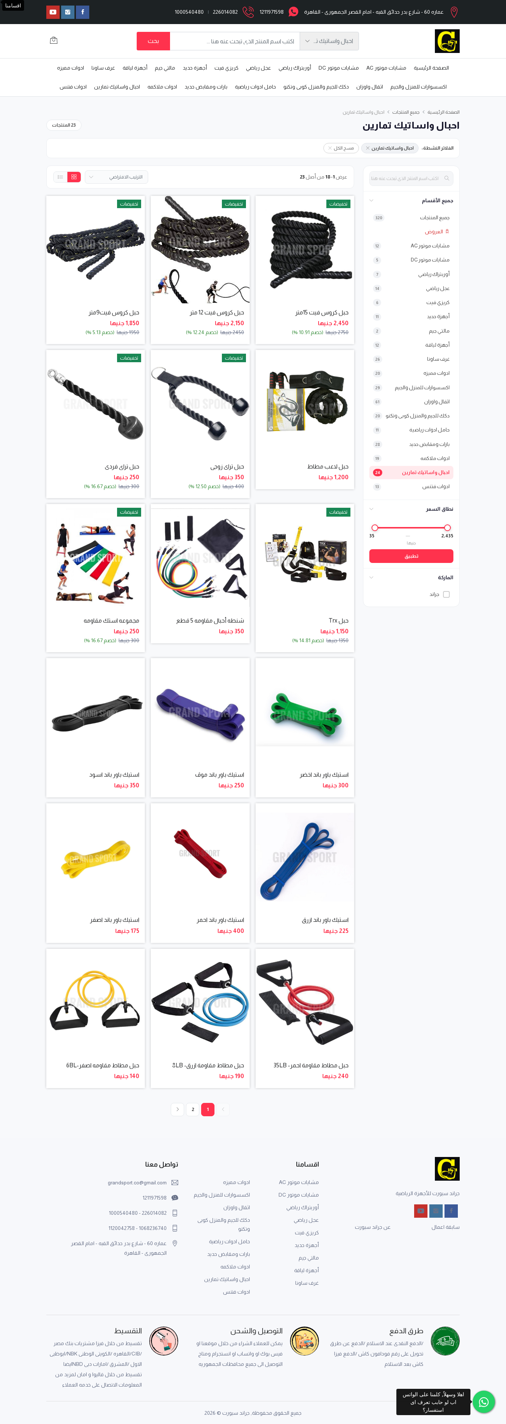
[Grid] (74, 177)
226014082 (225, 12)
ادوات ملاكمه (162, 87)
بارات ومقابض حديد (205, 87)
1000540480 (189, 12)
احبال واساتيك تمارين (117, 87)
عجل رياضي (258, 68)
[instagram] (67, 12)
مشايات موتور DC (339, 68)
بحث (153, 41)
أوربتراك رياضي (295, 68)
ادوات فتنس (73, 87)
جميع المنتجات (406, 112)
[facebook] (82, 12)
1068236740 (153, 1228)
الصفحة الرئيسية (431, 68)
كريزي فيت (226, 68)
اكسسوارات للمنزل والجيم (418, 87)
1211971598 (272, 12)
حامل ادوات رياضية (255, 87)
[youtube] (53, 12)
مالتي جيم (165, 68)
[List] (60, 177)
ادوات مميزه (70, 68)
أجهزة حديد (195, 68)
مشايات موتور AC (386, 68)
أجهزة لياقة (135, 68)
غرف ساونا (103, 68)
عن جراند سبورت (373, 1227)
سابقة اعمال (446, 1227)
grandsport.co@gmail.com (137, 1182)
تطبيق (411, 556)
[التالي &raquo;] (177, 1109)
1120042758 (122, 1228)
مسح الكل (344, 148)
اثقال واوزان (369, 87)
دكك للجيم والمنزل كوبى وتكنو (316, 87)
